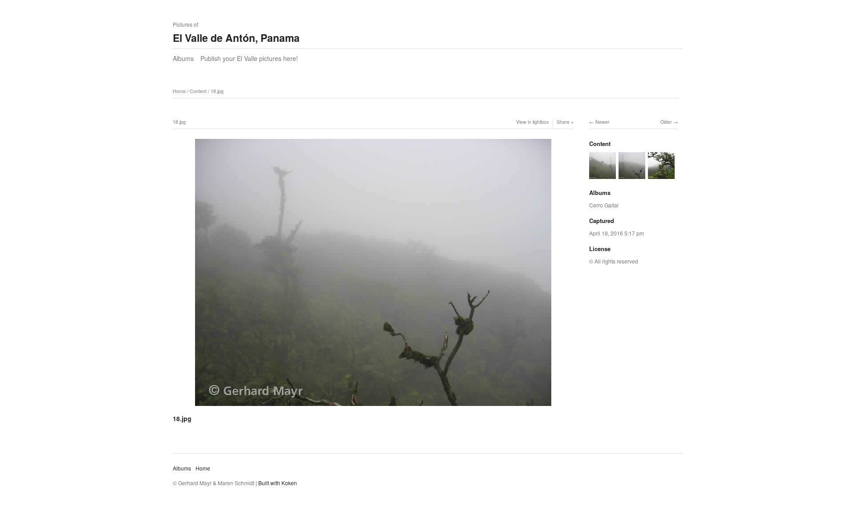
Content (198, 91)
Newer (602, 121)
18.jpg (217, 91)
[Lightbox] (373, 407)
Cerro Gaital (604, 205)
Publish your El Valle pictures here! (249, 58)
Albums (183, 58)
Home (179, 91)
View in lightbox (532, 121)
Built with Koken (277, 483)
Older (666, 121)
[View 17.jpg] (661, 174)
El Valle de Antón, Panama (236, 37)
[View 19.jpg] (602, 174)
